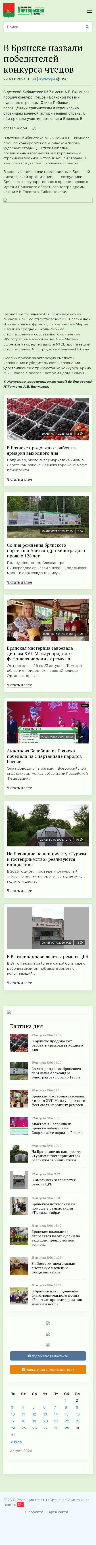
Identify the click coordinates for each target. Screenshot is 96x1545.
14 (56, 1414)
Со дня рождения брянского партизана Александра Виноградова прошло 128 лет (46, 550)
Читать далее (19, 479)
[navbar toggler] (89, 10)
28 (56, 1428)
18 (23, 1421)
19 (34, 1421)
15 (67, 1414)
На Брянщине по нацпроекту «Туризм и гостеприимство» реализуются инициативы (46, 859)
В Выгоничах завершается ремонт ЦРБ (47, 956)
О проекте (34, 1512)
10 (13, 1414)
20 (45, 1421)
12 (34, 1414)
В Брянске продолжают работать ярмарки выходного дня (41, 450)
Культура (47, 79)
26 (34, 1428)
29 (67, 1428)
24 (13, 1428)
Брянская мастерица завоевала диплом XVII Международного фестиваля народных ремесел (40, 653)
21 (56, 1421)
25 (24, 1428)
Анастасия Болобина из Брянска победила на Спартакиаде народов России (44, 756)
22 (67, 1421)
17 (13, 1421)
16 (78, 1414)
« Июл (16, 1442)
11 (23, 1414)
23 (78, 1421)
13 (45, 1414)
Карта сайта (57, 1512)
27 (45, 1428)
